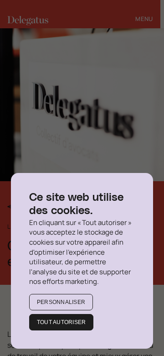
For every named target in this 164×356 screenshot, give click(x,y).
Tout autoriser (61, 322)
